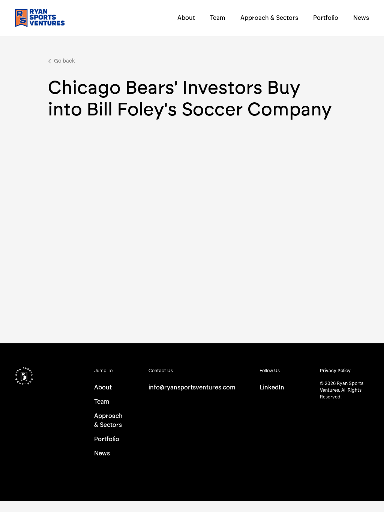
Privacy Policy (335, 370)
